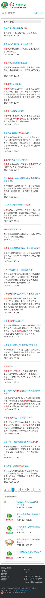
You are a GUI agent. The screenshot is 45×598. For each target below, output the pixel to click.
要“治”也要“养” (12, 84)
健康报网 (5, 576)
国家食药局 (6, 568)
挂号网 (4, 571)
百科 (8, 366)
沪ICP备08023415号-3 (23, 590)
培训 (26, 572)
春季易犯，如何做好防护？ (18, 418)
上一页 (7, 490)
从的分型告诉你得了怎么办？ (22, 294)
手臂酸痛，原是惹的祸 (16, 466)
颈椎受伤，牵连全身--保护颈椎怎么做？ (20, 345)
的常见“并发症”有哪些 (16, 160)
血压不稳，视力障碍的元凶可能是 (21, 442)
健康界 (4, 574)
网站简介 (27, 570)
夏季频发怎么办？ (14, 321)
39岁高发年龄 (12, 229)
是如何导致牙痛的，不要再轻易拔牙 (22, 248)
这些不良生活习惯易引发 (17, 205)
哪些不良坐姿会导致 (15, 28)
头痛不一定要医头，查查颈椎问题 (18, 270)
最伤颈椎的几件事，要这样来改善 (18, 44)
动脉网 (4, 579)
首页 (4, 13)
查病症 (11, 13)
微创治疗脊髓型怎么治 (16, 133)
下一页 (38, 490)
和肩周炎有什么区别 (15, 63)
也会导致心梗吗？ (14, 111)
